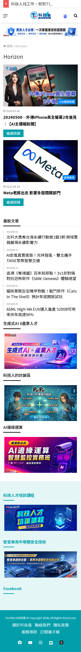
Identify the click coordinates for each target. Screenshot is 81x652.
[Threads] (61, 642)
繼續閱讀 (13, 133)
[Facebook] (20, 642)
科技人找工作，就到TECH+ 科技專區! (43, 3)
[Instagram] (40, 642)
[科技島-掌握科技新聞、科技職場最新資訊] (40, 15)
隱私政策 (61, 625)
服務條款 (29, 632)
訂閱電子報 (50, 632)
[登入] (65, 17)
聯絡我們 (42, 625)
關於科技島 (22, 625)
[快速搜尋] (75, 17)
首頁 (9, 46)
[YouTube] (30, 642)
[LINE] (51, 642)
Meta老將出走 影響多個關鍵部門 (31, 192)
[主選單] (5, 17)
